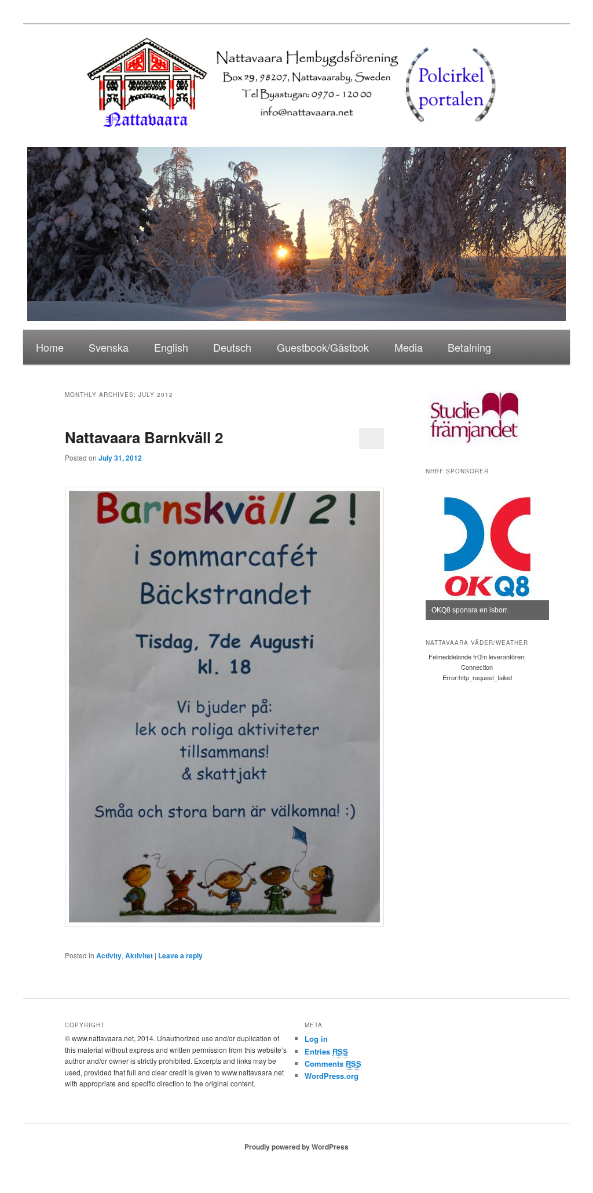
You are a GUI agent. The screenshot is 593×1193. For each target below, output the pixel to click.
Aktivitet (139, 955)
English (171, 347)
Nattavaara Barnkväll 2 (144, 437)
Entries (326, 1051)
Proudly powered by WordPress (296, 1146)
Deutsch (232, 347)
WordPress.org (331, 1075)
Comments (333, 1063)
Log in (316, 1038)
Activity (109, 955)
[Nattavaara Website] (297, 134)
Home (50, 347)
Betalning (469, 347)
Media (408, 347)
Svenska (109, 347)
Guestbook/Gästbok (323, 347)
